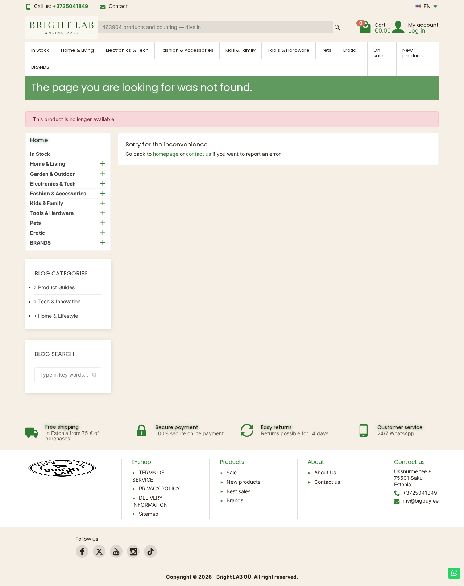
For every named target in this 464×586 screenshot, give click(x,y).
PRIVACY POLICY (159, 488)
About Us (325, 472)
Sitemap (148, 514)
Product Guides (56, 287)
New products (413, 53)
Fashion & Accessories (187, 50)
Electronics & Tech (127, 50)
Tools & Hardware (289, 50)
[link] (82, 551)
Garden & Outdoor (52, 174)
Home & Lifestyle (58, 316)
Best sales (238, 491)
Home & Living (77, 50)
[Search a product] (337, 27)
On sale (378, 53)
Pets (326, 50)
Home (39, 140)
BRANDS (40, 67)
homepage (165, 154)
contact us (198, 154)
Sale (232, 472)
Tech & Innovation (59, 301)
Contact (118, 6)
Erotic (349, 50)
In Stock (40, 50)
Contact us (327, 482)
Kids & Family (240, 50)
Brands (235, 500)
